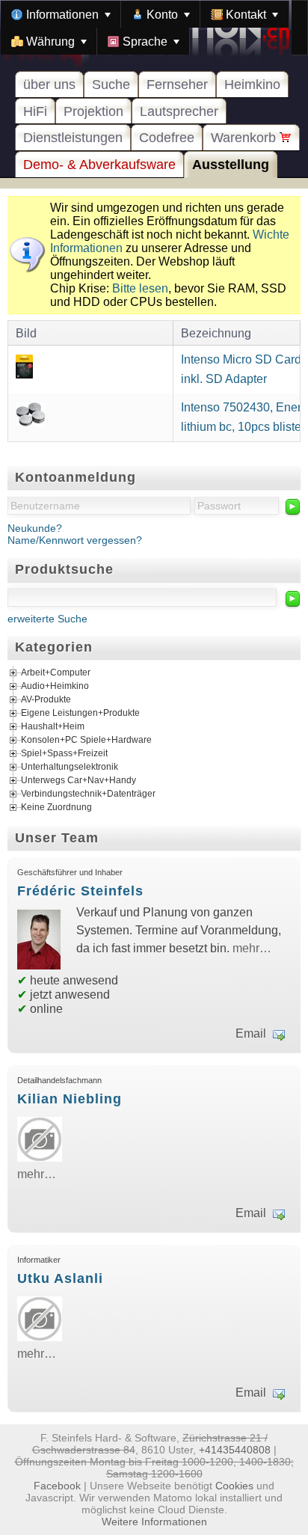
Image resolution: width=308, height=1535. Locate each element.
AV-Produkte (46, 699)
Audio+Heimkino (55, 686)
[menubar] (154, 27)
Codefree (166, 137)
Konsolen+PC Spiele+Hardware (86, 740)
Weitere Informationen (154, 1522)
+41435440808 (235, 1450)
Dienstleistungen (73, 137)
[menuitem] (61, 14)
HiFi (35, 111)
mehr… (251, 948)
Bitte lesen (140, 288)
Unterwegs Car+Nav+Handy (78, 780)
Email (250, 1033)
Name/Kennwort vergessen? (74, 540)
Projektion (93, 111)
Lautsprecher (179, 111)
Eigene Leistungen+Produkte (80, 713)
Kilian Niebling (69, 1098)
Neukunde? (34, 528)
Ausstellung (230, 164)
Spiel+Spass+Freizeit (64, 753)
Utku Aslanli (60, 1278)
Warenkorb (245, 137)
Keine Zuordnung (56, 807)
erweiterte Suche (47, 619)
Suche (111, 84)
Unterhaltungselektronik (69, 767)
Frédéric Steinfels (80, 890)
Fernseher (177, 84)
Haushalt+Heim (52, 726)
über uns (49, 84)
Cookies (234, 1486)
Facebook (57, 1486)
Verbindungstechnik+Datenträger (88, 793)
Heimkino (252, 84)
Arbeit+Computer (55, 672)
